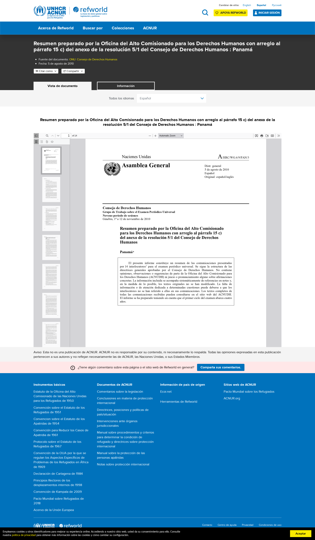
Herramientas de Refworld (178, 401)
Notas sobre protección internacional (123, 464)
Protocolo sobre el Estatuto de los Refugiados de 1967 (57, 443)
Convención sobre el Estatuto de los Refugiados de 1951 (59, 409)
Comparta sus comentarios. (221, 367)
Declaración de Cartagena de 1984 (58, 473)
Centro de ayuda (227, 525)
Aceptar (300, 533)
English (247, 5)
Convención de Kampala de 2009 (58, 491)
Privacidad (247, 525)
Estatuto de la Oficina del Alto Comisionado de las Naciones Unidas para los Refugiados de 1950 (60, 396)
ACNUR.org (232, 398)
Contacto (207, 525)
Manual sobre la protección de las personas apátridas (121, 455)
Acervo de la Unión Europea (54, 510)
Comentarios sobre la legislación (120, 391)
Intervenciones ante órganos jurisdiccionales (117, 423)
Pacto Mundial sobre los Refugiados (249, 391)
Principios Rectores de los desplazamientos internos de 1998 (58, 482)
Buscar (205, 12)
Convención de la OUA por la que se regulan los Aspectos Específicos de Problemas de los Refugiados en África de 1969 (61, 460)
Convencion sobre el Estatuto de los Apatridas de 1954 (59, 421)
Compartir (73, 71)
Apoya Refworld (233, 13)
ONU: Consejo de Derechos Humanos (93, 59)
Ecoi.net (166, 391)
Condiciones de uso (270, 525)
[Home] (70, 12)
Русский (276, 5)
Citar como (46, 71)
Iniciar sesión (269, 13)
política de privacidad (24, 535)
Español (261, 5)
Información (126, 86)
